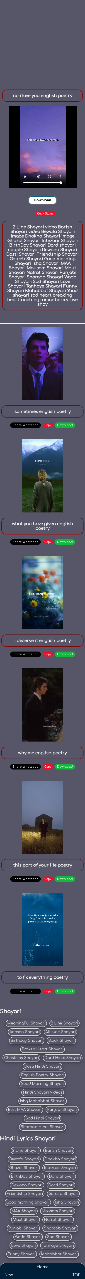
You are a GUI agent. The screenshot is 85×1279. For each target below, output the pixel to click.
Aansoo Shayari (25, 1032)
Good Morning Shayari (42, 1084)
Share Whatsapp (25, 425)
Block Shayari (61, 1041)
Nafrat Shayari (58, 1220)
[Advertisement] (42, 42)
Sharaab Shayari (60, 1228)
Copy (47, 425)
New (9, 1275)
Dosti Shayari (61, 1185)
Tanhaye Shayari (58, 1246)
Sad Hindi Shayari (42, 1118)
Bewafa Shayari (24, 1159)
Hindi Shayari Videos (42, 1092)
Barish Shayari (59, 1151)
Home (43, 1267)
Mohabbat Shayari (59, 1254)
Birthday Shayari (27, 1041)
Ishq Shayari (67, 1202)
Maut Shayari (25, 1220)
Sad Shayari (58, 1237)
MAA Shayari (24, 1211)
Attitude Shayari (60, 1032)
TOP (76, 1275)
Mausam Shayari (58, 1211)
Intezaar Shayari (60, 1168)
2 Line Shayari (64, 1023)
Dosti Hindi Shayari (42, 1066)
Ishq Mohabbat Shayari (42, 1101)
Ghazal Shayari (23, 1168)
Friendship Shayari (25, 1194)
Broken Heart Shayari (42, 1049)
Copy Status (45, 213)
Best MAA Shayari (24, 1110)
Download (42, 200)
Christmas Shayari (21, 1058)
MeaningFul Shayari (26, 1023)
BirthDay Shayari (27, 1176)
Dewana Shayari (27, 1185)
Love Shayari (23, 1246)
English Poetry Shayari (42, 1075)
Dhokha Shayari (60, 1159)
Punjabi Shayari (62, 1110)
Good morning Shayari (27, 1202)
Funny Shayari (21, 1254)
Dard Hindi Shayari (62, 1058)
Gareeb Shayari (63, 1194)
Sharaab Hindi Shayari (42, 1127)
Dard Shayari (61, 1176)
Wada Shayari (28, 1237)
